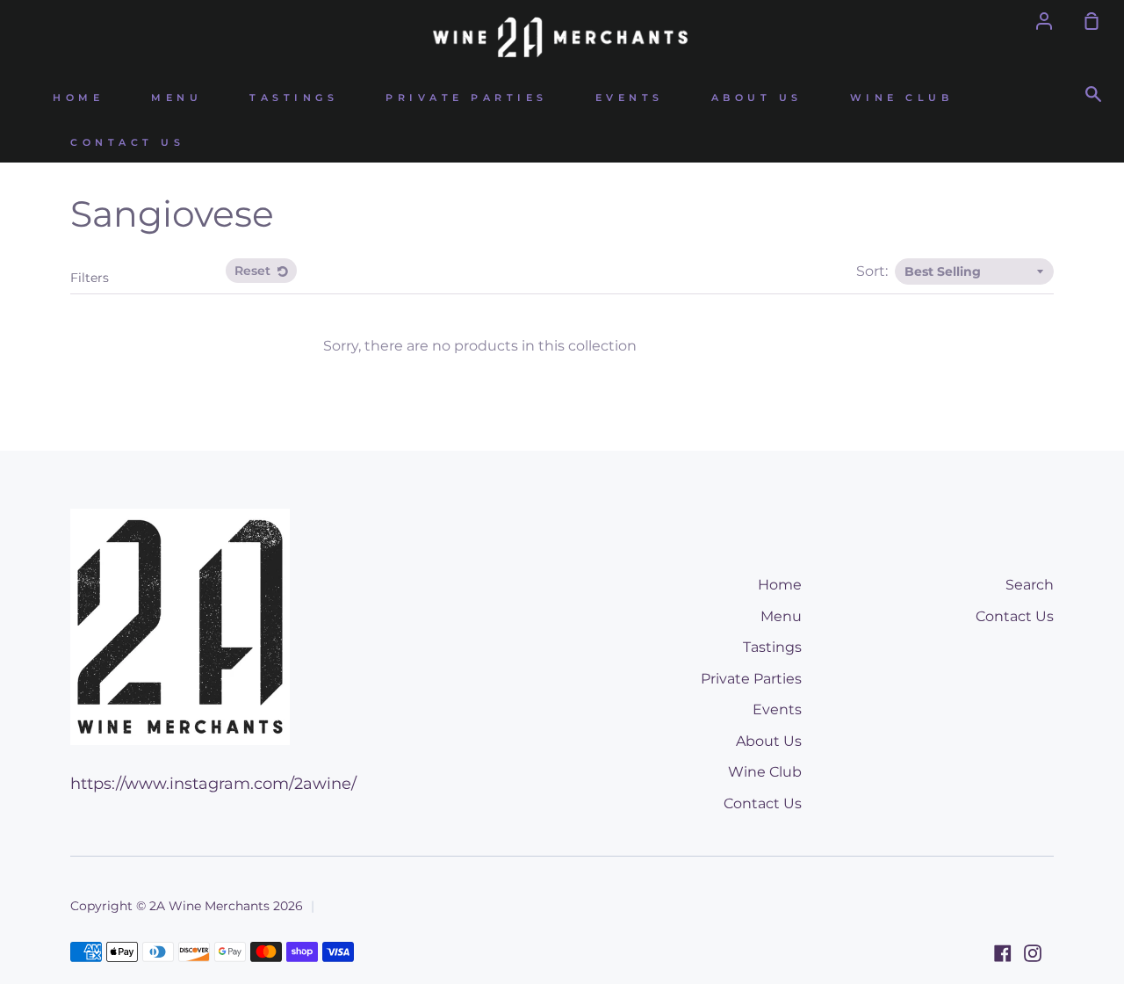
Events (629, 98)
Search (1029, 584)
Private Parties (466, 98)
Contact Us (127, 142)
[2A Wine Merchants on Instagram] (1032, 953)
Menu (176, 98)
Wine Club (902, 98)
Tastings (293, 98)
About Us (757, 98)
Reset (254, 271)
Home (78, 98)
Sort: (873, 271)
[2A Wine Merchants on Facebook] (1003, 953)
